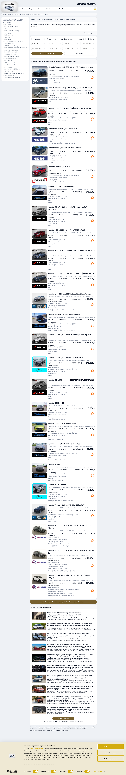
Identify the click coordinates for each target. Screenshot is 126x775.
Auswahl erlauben (110, 753)
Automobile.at (7, 14)
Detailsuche (80, 53)
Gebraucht (80, 39)
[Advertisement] (111, 27)
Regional (16, 14)
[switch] (53, 771)
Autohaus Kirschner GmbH (12, 77)
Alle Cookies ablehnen (110, 759)
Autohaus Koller (9, 43)
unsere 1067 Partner (36, 748)
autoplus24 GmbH (9, 64)
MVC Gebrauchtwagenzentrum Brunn (15, 48)
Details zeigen (97, 771)
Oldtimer (91, 39)
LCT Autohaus (8, 35)
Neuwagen (37, 39)
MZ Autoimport (8, 60)
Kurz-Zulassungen (66, 39)
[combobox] (32, 43)
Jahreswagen (51, 39)
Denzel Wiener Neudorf (11, 52)
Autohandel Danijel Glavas (12, 69)
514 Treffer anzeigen (47, 53)
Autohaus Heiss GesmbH (11, 56)
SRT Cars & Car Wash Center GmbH (15, 73)
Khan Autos (7, 39)
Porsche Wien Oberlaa (11, 26)
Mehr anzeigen (63, 718)
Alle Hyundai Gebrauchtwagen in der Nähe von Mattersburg (63, 602)
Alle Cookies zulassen (110, 747)
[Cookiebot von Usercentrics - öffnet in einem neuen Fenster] (12, 771)
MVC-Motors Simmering (11, 31)
